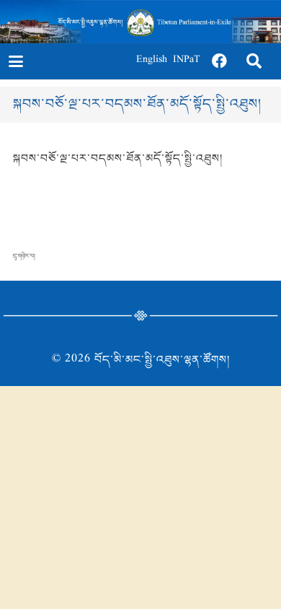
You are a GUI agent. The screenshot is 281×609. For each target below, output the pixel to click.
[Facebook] (220, 61)
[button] (15, 61)
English (151, 61)
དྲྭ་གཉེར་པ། (24, 256)
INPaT (186, 61)
